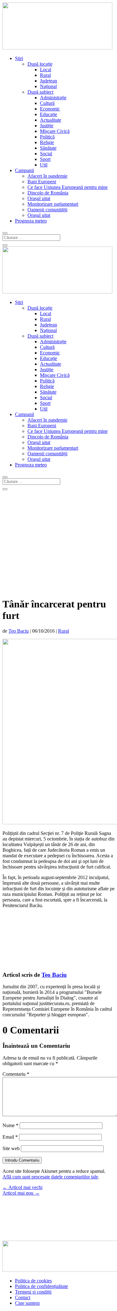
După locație (39, 64)
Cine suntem (27, 1303)
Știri (19, 58)
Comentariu (15, 1074)
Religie (47, 142)
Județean (48, 80)
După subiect (40, 92)
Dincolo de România (47, 192)
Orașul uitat (38, 198)
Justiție (46, 125)
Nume (10, 1125)
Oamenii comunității (47, 209)
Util (43, 164)
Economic (50, 108)
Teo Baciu (18, 631)
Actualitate (50, 120)
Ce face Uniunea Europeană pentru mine (67, 187)
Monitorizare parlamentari (52, 204)
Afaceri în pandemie (47, 176)
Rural (45, 75)
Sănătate (48, 148)
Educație (48, 114)
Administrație (53, 97)
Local (45, 69)
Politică (47, 136)
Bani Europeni (41, 181)
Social (46, 153)
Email (10, 1137)
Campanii (24, 170)
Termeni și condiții (33, 1292)
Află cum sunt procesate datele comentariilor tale (50, 1176)
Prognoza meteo (31, 220)
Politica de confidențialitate (41, 1286)
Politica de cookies (33, 1280)
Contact (22, 1297)
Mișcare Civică (55, 131)
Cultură (47, 103)
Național (48, 86)
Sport (45, 159)
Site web (11, 1148)
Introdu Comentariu (22, 1160)
